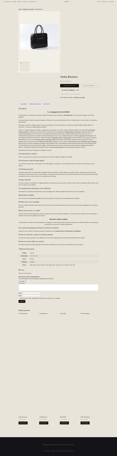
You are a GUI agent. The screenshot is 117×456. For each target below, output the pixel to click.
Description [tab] (24, 104)
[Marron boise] (69, 90)
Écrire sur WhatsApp (89, 85)
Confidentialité (75, 447)
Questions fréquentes (64, 447)
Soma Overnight (72, 141)
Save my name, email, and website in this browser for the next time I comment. (40, 298)
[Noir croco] (73, 90)
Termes (70, 447)
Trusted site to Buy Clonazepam (89, 141)
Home (20, 9)
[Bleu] (62, 90)
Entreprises (32, 1)
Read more (23, 422)
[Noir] (71, 90)
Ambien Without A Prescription (73, 132)
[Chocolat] (66, 90)
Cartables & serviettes (28, 9)
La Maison (25, 1)
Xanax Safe (82, 135)
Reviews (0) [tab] (46, 104)
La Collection (7, 1)
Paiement (57, 447)
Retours (45, 447)
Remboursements (51, 447)
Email (20, 295)
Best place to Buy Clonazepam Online (45, 139)
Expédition (41, 447)
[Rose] (76, 90)
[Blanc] (60, 90)
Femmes (19, 1)
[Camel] (64, 90)
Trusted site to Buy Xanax (45, 141)
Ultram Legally (67, 137)
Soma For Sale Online (56, 147)
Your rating (22, 281)
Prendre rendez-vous (69, 85)
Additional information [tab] (35, 104)
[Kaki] (67, 90)
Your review (22, 283)
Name (20, 293)
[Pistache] (74, 90)
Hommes (14, 1)
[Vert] (78, 90)
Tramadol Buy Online (56, 137)
